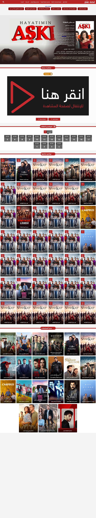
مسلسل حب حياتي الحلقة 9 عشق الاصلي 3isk (68, 53)
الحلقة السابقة (42, 119)
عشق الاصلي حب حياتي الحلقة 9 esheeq (74, 52)
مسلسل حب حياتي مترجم (69, 30)
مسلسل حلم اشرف (82, 9)
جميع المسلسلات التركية (56, 2)
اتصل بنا (22, 2)
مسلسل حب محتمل (56, 9)
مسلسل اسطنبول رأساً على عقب (16, 9)
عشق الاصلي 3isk (87, 52)
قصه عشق (63, 52)
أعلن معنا (27, 2)
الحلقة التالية (54, 119)
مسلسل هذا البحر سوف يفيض (69, 9)
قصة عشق (65, 2)
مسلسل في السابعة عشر (44, 9)
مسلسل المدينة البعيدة (45, 2)
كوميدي (65, 49)
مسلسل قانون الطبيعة (30, 9)
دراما (69, 49)
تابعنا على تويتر (48, 6)
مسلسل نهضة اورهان (35, 2)
